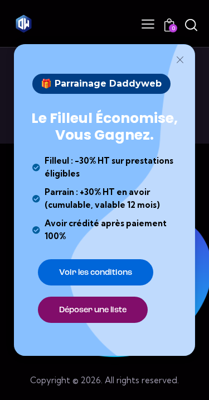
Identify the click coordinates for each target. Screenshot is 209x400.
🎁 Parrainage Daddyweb (101, 83)
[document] (104, 200)
